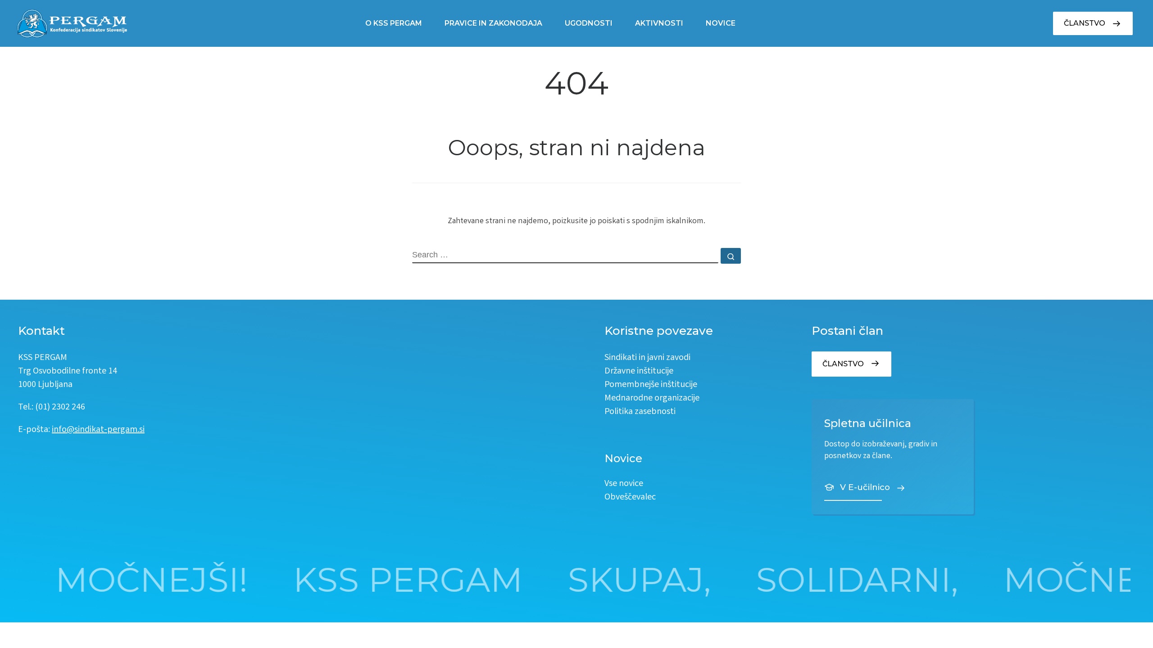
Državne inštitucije (638, 371)
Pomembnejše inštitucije (650, 385)
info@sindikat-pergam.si (98, 429)
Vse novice (623, 483)
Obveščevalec (630, 497)
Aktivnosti (659, 23)
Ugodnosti (589, 23)
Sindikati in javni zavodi (647, 357)
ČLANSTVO (1084, 23)
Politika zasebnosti (640, 411)
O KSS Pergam (393, 23)
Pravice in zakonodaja (493, 23)
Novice (720, 23)
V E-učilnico (865, 487)
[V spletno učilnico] (893, 456)
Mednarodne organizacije (651, 398)
